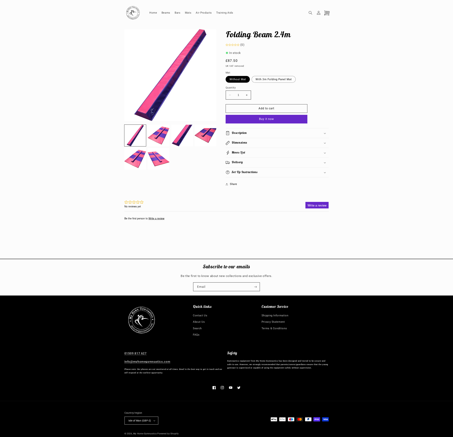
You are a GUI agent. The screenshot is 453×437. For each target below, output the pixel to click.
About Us (199, 321)
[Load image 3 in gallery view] (182, 135)
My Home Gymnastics (145, 433)
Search (197, 328)
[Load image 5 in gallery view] (135, 159)
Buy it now (266, 119)
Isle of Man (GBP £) (139, 420)
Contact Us (200, 315)
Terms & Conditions (274, 328)
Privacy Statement (273, 321)
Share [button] (233, 184)
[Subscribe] (255, 286)
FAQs (196, 334)
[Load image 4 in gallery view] (205, 135)
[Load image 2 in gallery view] (158, 135)
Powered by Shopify (168, 433)
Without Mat (238, 79)
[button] (310, 13)
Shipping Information (275, 315)
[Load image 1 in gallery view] (135, 135)
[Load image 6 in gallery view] (158, 159)
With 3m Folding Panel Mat (274, 79)
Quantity (231, 87)
